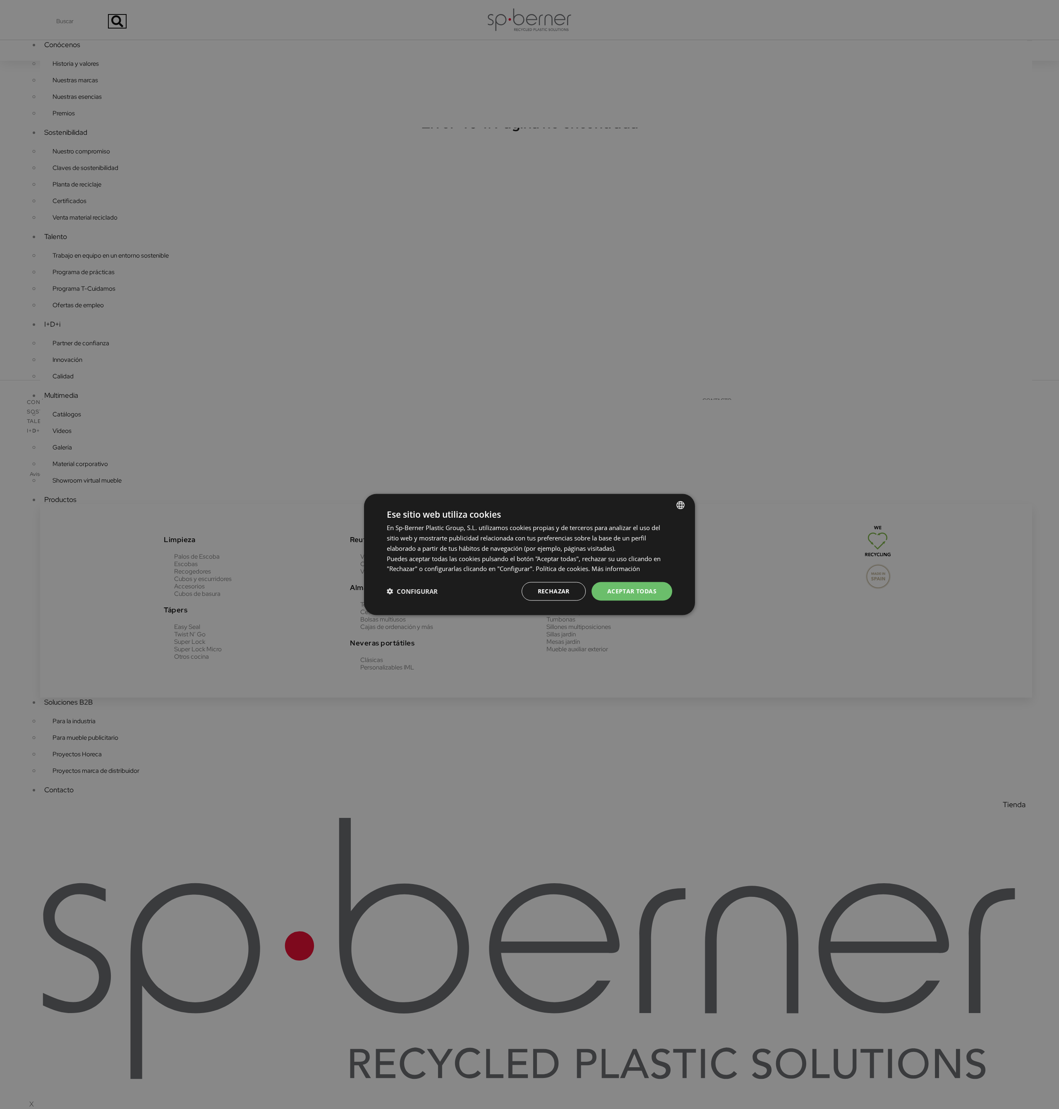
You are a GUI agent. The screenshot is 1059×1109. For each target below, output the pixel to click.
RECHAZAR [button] (554, 591)
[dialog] (529, 554)
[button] (412, 591)
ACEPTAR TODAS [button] (631, 591)
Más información (616, 568)
